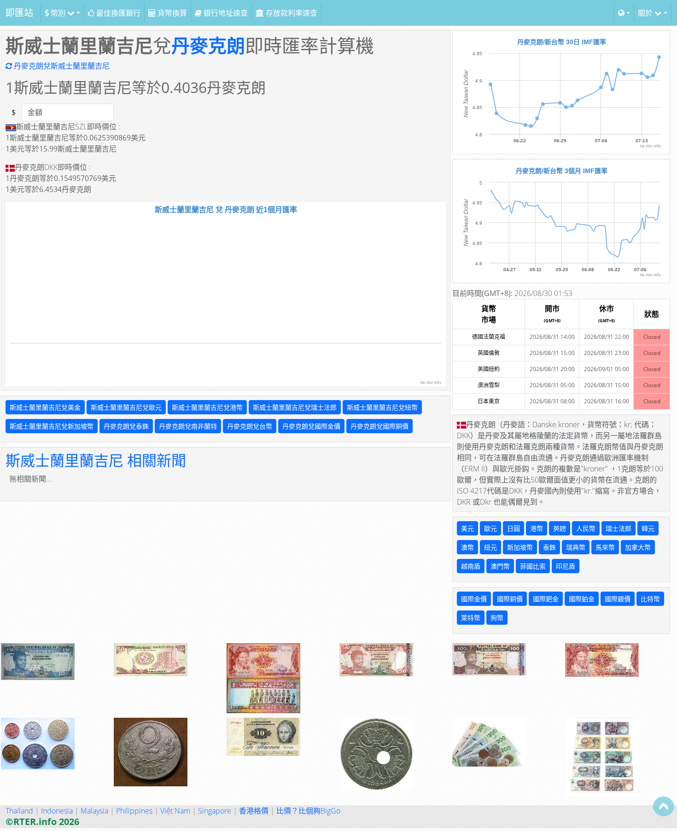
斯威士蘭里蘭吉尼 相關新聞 (96, 460)
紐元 (490, 547)
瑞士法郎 (618, 528)
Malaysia (94, 811)
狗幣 (496, 617)
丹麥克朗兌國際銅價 (379, 426)
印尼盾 (565, 566)
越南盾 (470, 566)
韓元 (648, 528)
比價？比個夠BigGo (308, 811)
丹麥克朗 (208, 45)
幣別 (58, 13)
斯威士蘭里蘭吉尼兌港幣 (207, 407)
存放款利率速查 (290, 13)
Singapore (214, 811)
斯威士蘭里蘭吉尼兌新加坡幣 (51, 426)
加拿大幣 (638, 547)
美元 (467, 528)
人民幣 (585, 528)
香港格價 (253, 811)
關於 (646, 13)
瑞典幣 (575, 547)
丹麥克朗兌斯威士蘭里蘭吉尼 (61, 66)
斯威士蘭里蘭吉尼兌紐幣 (382, 407)
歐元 (490, 528)
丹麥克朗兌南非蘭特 (188, 426)
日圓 (513, 528)
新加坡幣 (520, 547)
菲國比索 (533, 566)
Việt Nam (175, 811)
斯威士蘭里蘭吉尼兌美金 (45, 407)
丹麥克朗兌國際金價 (311, 426)
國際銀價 (617, 598)
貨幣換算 (171, 13)
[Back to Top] (664, 806)
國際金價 (474, 598)
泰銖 (549, 547)
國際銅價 (510, 598)
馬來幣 (605, 547)
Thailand (19, 811)
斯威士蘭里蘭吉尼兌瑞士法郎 (295, 407)
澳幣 (467, 547)
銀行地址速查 (225, 13)
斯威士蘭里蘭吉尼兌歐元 (126, 407)
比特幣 (650, 598)
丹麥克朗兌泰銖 (126, 426)
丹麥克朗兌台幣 (249, 426)
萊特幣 (470, 617)
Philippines (134, 811)
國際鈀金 (546, 598)
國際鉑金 (582, 598)
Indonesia (57, 811)
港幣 (536, 528)
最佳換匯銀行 (117, 13)
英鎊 (559, 528)
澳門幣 (500, 566)
